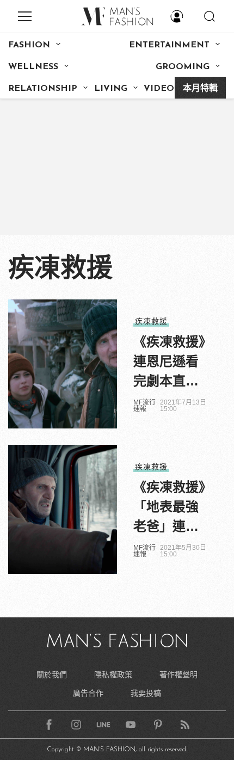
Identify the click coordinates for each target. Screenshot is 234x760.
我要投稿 (146, 693)
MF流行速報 (144, 406)
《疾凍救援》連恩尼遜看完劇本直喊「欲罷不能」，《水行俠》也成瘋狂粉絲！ (169, 362)
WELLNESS (33, 67)
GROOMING (183, 67)
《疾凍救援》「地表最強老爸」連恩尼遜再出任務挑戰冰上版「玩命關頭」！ (169, 508)
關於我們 (51, 674)
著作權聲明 (178, 674)
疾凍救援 (151, 321)
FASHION (29, 45)
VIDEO (159, 88)
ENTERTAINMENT (169, 45)
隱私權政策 (113, 674)
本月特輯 (200, 88)
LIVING (110, 88)
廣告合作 (88, 693)
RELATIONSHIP (42, 88)
